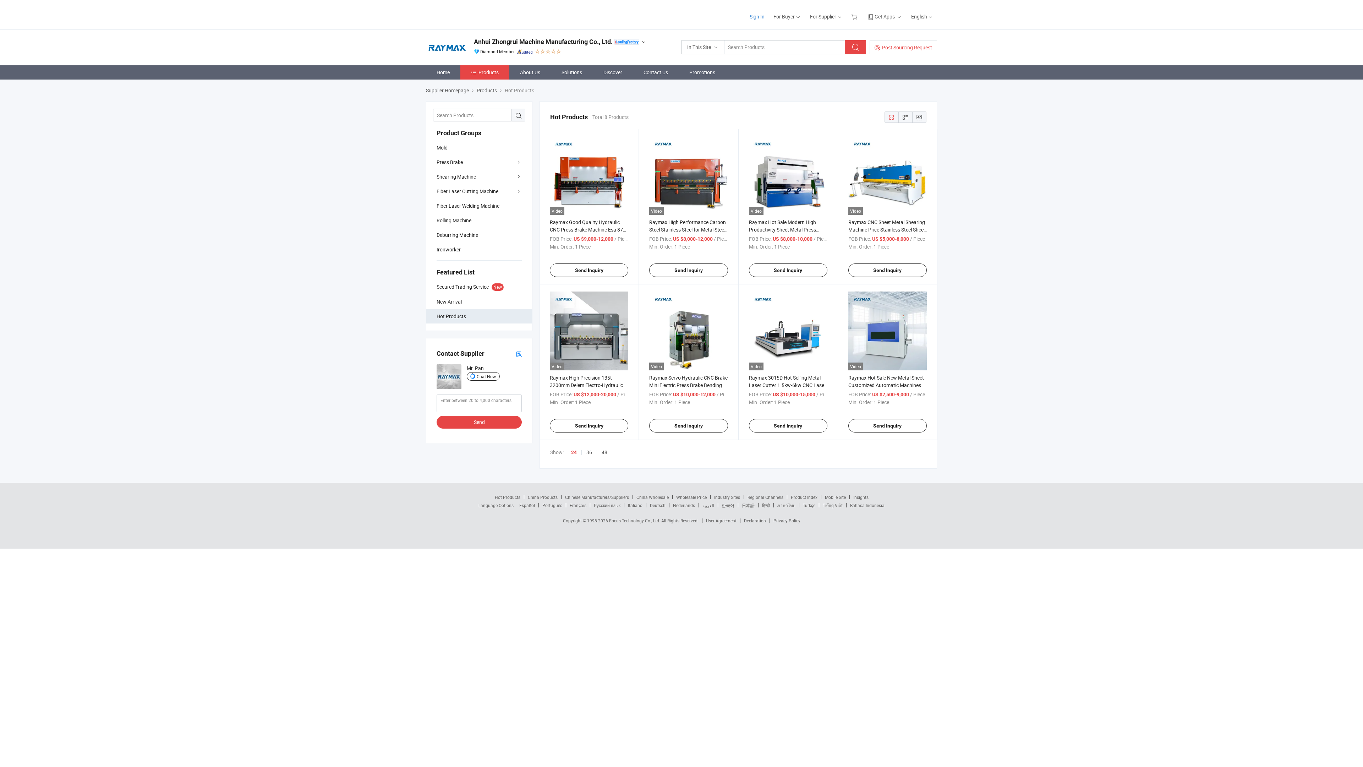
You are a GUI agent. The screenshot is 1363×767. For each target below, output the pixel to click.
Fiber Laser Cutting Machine (467, 191)
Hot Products (507, 497)
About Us (530, 72)
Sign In (757, 16)
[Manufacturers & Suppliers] (471, 14)
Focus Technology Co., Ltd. (635, 520)
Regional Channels (765, 497)
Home (443, 72)
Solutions (572, 72)
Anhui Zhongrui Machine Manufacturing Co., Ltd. (543, 41)
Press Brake (450, 162)
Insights (861, 497)
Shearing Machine (456, 176)
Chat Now (486, 376)
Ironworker (449, 249)
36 (589, 452)
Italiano (635, 505)
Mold (442, 147)
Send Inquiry (589, 270)
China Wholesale (652, 497)
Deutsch (658, 505)
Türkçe (809, 505)
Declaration (755, 520)
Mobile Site (835, 497)
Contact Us (656, 72)
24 (574, 452)
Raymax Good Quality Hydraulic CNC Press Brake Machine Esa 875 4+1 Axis (588, 229)
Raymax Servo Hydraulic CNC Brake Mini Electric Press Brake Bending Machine (688, 385)
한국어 (728, 505)
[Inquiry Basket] (855, 16)
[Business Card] (519, 354)
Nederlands (684, 505)
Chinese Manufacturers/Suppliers (597, 497)
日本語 (748, 505)
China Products (543, 497)
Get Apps (885, 16)
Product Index (804, 497)
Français (578, 505)
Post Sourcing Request (907, 47)
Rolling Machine (454, 220)
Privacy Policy (786, 520)
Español (527, 505)
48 (604, 452)
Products (488, 72)
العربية (708, 505)
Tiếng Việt (833, 505)
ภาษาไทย (786, 505)
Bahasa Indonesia (867, 505)
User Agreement (721, 520)
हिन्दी (766, 505)
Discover (612, 72)
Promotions (702, 72)
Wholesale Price (691, 497)
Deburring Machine (457, 235)
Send (479, 422)
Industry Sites (727, 497)
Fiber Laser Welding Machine (468, 205)
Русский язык (607, 505)
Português (552, 505)
